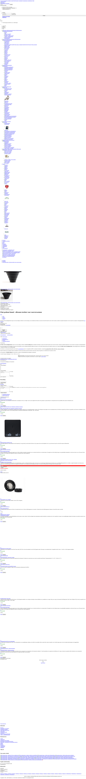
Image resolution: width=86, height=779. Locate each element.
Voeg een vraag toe (3, 392)
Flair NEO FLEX (25, 44)
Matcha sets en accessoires (8, 139)
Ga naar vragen (43, 356)
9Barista (5, 51)
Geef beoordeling (10, 334)
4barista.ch (64, 773)
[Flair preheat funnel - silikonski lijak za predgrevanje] (42, 759)
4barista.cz (6, 773)
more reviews (43, 662)
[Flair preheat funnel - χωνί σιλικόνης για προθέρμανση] (44, 758)
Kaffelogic (6, 236)
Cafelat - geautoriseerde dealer (5, 734)
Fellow (5, 78)
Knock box (6, 106)
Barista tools (9, 86)
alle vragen (2, 384)
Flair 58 (5, 44)
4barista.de (21, 773)
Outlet (33, 0)
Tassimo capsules (7, 161)
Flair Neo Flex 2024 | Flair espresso (6, 399)
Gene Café (6, 201)
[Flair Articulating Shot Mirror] (5, 449)
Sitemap (1, 743)
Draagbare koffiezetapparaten (17, 30)
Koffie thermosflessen (7, 135)
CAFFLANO (6, 178)
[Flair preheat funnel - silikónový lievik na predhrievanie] (9, 755)
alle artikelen (4, 257)
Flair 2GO (30, 44)
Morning (5, 210)
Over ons (1, 0)
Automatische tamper (7, 89)
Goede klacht (2, 739)
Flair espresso (6, 43)
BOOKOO (6, 174)
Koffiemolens (9, 65)
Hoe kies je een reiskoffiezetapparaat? (8, 256)
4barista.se (41, 773)
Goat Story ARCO (7, 84)
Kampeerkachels (7, 38)
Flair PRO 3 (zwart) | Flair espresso (5, 462)
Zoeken (11, 4)
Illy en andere (6, 163)
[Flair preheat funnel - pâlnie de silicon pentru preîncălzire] (64, 755)
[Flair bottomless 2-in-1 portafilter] (12, 497)
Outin (5, 234)
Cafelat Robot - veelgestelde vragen (8, 250)
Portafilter (5, 111)
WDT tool (6, 102)
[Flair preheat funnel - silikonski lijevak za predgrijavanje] (66, 756)
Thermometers (6, 113)
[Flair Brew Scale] (12, 440)
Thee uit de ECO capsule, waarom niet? (8, 254)
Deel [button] (1, 314)
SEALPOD (6, 215)
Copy (3, 316)
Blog (14, 0)
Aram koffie (6, 62)
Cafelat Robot (6, 176)
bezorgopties (8, 325)
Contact (12, 0)
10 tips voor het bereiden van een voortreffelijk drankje (11, 252)
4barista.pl (17, 773)
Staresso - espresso (7, 34)
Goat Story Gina (7, 55)
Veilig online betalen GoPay (4, 730)
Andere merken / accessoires (8, 148)
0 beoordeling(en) (3, 334)
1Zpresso (5, 71)
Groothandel (21, 0)
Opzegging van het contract (4, 740)
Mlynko (5, 80)
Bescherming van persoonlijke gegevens (6, 741)
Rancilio (5, 53)
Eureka (5, 75)
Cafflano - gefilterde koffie (8, 36)
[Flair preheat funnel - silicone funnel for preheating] (48, 756)
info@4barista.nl (3, 1)
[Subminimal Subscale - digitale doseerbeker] (7, 648)
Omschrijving (4, 338)
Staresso (5, 217)
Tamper (5, 91)
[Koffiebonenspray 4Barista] (5, 514)
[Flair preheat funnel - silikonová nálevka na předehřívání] (28, 755)
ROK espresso (6, 48)
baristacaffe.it (2, 774)
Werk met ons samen (3, 732)
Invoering (3, 260)
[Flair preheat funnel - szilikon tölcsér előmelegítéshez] (46, 755)
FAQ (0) (3, 340)
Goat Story (6, 203)
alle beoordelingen (3, 363)
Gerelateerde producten (6, 341)
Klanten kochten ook (5, 395)
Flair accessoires (34, 44)
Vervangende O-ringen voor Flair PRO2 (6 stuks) (8, 566)
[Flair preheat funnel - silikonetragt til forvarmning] (28, 757)
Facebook (3, 318)
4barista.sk (2, 773)
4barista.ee (60, 773)
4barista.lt (56, 773)
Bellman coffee (6, 46)
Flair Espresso (6, 195)
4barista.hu (10, 773)
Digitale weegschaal (7, 94)
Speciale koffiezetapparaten (16, 39)
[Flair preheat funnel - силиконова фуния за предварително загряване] (64, 758)
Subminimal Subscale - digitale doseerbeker (7, 650)
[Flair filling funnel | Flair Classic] (12, 597)
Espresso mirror (6, 115)
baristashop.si (12, 774)
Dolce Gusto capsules (7, 151)
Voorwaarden (2, 731)
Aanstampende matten (7, 104)
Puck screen (6, 100)
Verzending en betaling (7, 0)
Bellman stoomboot (7, 144)
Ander (5, 120)
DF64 (5, 180)
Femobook (6, 82)
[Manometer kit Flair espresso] (12, 546)
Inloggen (44, 15)
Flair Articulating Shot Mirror (5, 451)
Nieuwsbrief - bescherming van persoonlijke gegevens (8, 742)
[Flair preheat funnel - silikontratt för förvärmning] (45, 757)
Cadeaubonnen (25, 0)
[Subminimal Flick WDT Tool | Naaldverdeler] (12, 639)
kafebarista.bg (79, 773)
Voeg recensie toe (3, 723)
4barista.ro (13, 773)
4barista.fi (49, 773)
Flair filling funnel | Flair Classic (5, 598)
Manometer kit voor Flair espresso (5, 548)
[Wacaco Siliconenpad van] (4, 506)
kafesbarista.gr (74, 773)
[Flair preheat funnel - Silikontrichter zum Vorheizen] (31, 756)
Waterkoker (6, 130)
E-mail (3, 317)
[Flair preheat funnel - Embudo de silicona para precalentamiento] (31, 759)
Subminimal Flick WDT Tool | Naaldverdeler (7, 641)
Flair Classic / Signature (18, 44)
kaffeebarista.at (68, 773)
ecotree (5, 183)
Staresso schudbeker (7, 146)
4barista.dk (37, 773)
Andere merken (6, 73)
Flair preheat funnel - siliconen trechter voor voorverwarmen (11, 262)
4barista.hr (30, 773)
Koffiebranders (6, 124)
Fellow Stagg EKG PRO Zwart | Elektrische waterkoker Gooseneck (11, 408)
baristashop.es (7, 774)
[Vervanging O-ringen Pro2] (5, 564)
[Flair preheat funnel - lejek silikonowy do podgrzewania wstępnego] (11, 756)
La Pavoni (6, 206)
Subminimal (6, 142)
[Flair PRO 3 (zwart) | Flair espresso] (43, 460)
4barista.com (26, 773)
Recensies (16, 0)
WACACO (6, 228)
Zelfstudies (2, 747)
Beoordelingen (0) (5, 339)
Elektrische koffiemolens (8, 69)
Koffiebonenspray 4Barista (4, 515)
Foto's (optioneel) (3, 376)
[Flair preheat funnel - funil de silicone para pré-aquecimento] (63, 757)
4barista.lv (52, 773)
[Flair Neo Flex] (3, 397)
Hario (5, 85)
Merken (3, 164)
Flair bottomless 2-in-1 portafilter (5, 499)
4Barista (5, 167)
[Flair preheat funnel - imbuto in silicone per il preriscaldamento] (10, 759)
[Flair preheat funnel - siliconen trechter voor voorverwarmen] (12, 288)
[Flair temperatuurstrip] (4, 555)
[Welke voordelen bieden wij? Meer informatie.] (3, 332)
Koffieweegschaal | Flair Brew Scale (6, 442)
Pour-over (6, 57)
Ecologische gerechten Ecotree (9, 133)
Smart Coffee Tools (7, 60)
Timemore (6, 222)
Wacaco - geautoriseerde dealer (5, 733)
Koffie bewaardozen (7, 137)
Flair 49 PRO (9, 44)
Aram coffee (6, 171)
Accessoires (9, 121)
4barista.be (33, 773)
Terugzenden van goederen (4, 728)
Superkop (5, 64)
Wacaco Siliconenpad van (4, 508)
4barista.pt (45, 773)
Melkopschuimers (11, 140)
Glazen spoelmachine (7, 118)
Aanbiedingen (30, 0)
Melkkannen (6, 109)
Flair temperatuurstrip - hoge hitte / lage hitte (7, 557)
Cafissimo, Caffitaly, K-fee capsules (10, 159)
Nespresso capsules (7, 153)
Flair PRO (13, 44)
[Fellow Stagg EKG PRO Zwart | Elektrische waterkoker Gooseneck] (11, 406)
